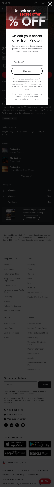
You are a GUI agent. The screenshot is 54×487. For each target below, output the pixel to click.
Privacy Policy (17, 86)
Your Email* (18, 62)
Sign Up (27, 71)
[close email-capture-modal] (50, 4)
